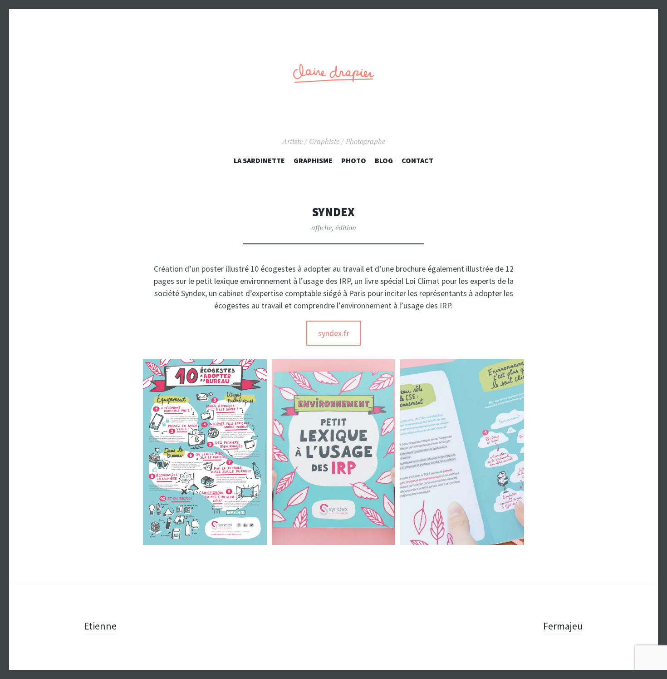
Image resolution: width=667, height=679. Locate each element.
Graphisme (313, 160)
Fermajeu (563, 626)
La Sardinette (259, 160)
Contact (417, 160)
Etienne (100, 626)
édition (345, 228)
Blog (384, 160)
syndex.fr (333, 333)
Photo (353, 160)
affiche (321, 228)
